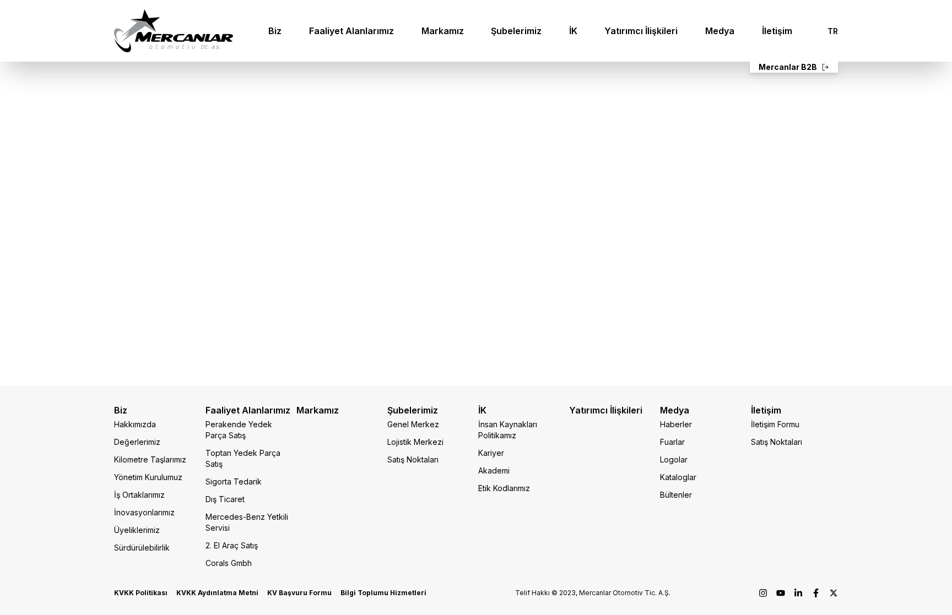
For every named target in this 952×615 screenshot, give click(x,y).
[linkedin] (798, 593)
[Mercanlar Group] (173, 30)
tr (832, 31)
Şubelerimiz (516, 30)
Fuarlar (672, 442)
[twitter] (833, 593)
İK (573, 30)
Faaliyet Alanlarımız (351, 30)
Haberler (676, 424)
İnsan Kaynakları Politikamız (507, 430)
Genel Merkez (413, 424)
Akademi (494, 470)
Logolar (674, 459)
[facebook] (816, 593)
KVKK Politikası (140, 593)
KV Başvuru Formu (299, 593)
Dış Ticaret (225, 499)
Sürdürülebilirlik (142, 547)
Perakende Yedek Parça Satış (238, 430)
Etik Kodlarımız (504, 488)
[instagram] (763, 593)
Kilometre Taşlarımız (150, 459)
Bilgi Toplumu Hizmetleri (383, 593)
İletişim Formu (775, 424)
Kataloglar (678, 477)
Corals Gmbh (228, 563)
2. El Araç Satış (231, 545)
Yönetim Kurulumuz (148, 477)
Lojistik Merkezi (415, 442)
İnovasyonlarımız (144, 512)
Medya (719, 30)
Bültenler (676, 494)
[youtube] (780, 593)
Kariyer (491, 453)
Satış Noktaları (413, 459)
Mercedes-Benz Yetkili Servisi (246, 522)
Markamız (442, 30)
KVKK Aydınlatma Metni (217, 593)
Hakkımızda (135, 424)
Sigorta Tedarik (233, 481)
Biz (275, 30)
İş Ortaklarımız (139, 494)
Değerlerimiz (137, 442)
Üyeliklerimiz (137, 530)
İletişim (777, 30)
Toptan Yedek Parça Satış (242, 458)
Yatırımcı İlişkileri (641, 30)
